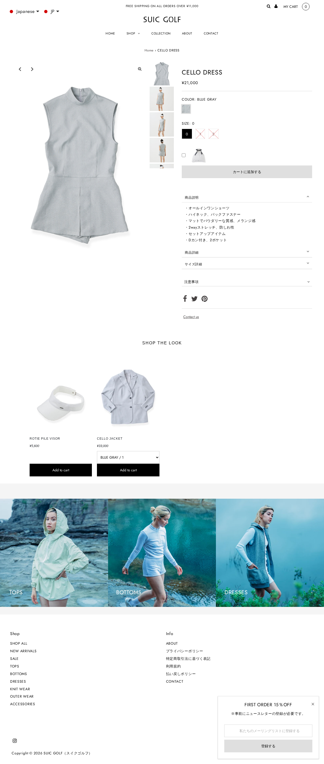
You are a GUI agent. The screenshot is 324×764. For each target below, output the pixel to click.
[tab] (247, 196)
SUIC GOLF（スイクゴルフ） (68, 753)
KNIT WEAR (20, 689)
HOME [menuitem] (110, 33)
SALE (14, 658)
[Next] (32, 68)
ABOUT (172, 643)
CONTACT (175, 681)
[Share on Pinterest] (204, 300)
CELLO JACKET (110, 438)
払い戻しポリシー (181, 673)
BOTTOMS (18, 673)
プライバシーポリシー (184, 651)
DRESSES (18, 681)
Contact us (191, 317)
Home (149, 50)
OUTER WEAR (22, 696)
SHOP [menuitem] (131, 33)
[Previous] (20, 68)
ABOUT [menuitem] (187, 33)
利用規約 (173, 666)
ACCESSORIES (22, 703)
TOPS (14, 666)
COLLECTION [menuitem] (161, 33)
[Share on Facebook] (185, 300)
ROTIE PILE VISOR (45, 438)
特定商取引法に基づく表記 (188, 658)
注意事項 (191, 281)
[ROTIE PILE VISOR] (61, 392)
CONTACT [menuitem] (211, 33)
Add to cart (60, 470)
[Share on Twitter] (194, 300)
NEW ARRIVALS (23, 651)
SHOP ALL (18, 643)
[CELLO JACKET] (128, 392)
